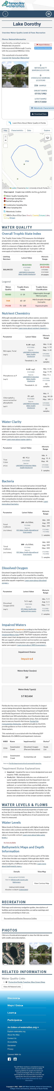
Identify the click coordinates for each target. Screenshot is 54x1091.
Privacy (10, 1049)
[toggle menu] (48, 14)
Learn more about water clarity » (19, 439)
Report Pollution (44, 45)
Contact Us (12, 1038)
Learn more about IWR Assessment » (31, 645)
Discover (13, 998)
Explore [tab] (47, 130)
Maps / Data (14, 1005)
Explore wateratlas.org (16, 1031)
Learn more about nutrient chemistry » (33, 328)
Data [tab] (29, 130)
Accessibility (12, 1042)
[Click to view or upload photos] (15, 74)
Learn (11, 1012)
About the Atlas (13, 1035)
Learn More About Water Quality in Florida (29, 123)
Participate (14, 1020)
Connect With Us (14, 1054)
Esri (27, 188)
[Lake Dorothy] (40, 953)
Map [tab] (5, 130)
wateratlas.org (28, 1027)
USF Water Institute (28, 1086)
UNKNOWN (23, 890)
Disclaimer (12, 1045)
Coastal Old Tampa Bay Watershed (15, 58)
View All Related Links (12, 987)
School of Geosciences (43, 1086)
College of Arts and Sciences (19, 1088)
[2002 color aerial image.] (13, 953)
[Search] (5, 14)
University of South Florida (39, 1088)
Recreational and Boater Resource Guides (20, 918)
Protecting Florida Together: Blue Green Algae (26, 982)
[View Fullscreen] (5, 146)
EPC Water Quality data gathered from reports (27, 531)
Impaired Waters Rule (10, 635)
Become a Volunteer (44, 48)
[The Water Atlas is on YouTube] (16, 1060)
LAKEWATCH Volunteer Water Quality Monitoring (26, 273)
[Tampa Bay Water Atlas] (13, 4)
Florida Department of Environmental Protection (25, 763)
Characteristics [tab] (17, 130)
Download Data (40, 114)
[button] (5, 136)
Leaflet (13, 188)
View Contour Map (41, 883)
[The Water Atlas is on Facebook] (10, 1060)
